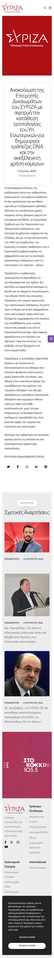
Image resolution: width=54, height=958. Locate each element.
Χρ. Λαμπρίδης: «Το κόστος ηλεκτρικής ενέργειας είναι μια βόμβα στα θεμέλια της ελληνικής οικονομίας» (25, 635)
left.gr (32, 838)
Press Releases (37, 868)
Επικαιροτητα (11, 559)
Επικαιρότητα (27, 176)
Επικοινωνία (36, 817)
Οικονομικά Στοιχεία (11, 874)
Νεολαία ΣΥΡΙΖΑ (38, 832)
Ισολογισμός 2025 (11, 884)
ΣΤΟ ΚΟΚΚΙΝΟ (37, 827)
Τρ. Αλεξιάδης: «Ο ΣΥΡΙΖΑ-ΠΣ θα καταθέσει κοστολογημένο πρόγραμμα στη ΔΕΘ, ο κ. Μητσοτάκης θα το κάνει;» (26, 715)
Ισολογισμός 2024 (11, 894)
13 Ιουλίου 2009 (27, 171)
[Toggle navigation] (50, 8)
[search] (45, 7)
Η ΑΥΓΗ (33, 822)
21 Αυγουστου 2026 (33, 623)
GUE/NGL (34, 853)
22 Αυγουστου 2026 (33, 559)
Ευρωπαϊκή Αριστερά (36, 845)
